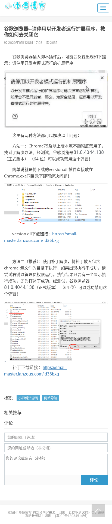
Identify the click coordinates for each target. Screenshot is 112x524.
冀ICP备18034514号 (71, 515)
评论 (94, 480)
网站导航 (50, 398)
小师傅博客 (23, 512)
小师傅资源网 (28, 398)
